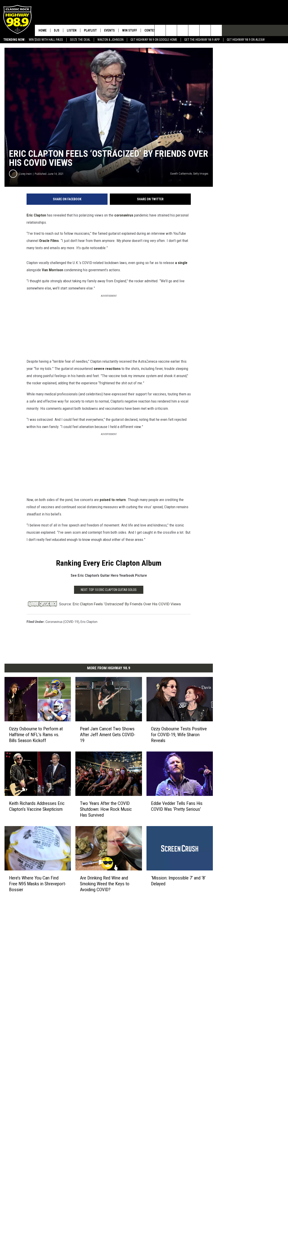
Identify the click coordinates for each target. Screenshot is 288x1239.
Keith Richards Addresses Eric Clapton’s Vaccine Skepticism (37, 806)
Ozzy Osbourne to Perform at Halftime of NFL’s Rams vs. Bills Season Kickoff (36, 734)
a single (181, 262)
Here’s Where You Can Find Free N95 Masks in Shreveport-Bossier (37, 883)
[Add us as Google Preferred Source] (171, 30)
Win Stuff (129, 30)
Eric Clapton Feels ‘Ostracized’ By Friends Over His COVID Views (127, 604)
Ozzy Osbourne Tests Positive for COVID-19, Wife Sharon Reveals (179, 734)
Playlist (90, 30)
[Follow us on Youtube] (205, 30)
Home (42, 30)
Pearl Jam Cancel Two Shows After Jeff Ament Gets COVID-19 (107, 734)
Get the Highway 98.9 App (202, 39)
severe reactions (107, 368)
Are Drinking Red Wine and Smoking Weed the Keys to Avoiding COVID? (104, 883)
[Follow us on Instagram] (193, 30)
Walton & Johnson (110, 39)
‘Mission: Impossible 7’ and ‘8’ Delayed (178, 880)
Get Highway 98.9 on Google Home (153, 39)
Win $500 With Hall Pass (46, 39)
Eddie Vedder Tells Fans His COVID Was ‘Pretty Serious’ (176, 806)
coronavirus (123, 215)
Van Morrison (52, 270)
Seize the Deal (80, 39)
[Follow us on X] (216, 30)
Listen (71, 30)
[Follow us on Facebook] (182, 30)
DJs (56, 30)
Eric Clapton (36, 215)
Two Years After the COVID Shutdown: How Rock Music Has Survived (106, 809)
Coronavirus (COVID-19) (62, 622)
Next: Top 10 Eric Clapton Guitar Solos (109, 590)
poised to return (113, 499)
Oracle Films (49, 240)
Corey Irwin (25, 173)
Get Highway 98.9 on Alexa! (246, 39)
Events (109, 30)
